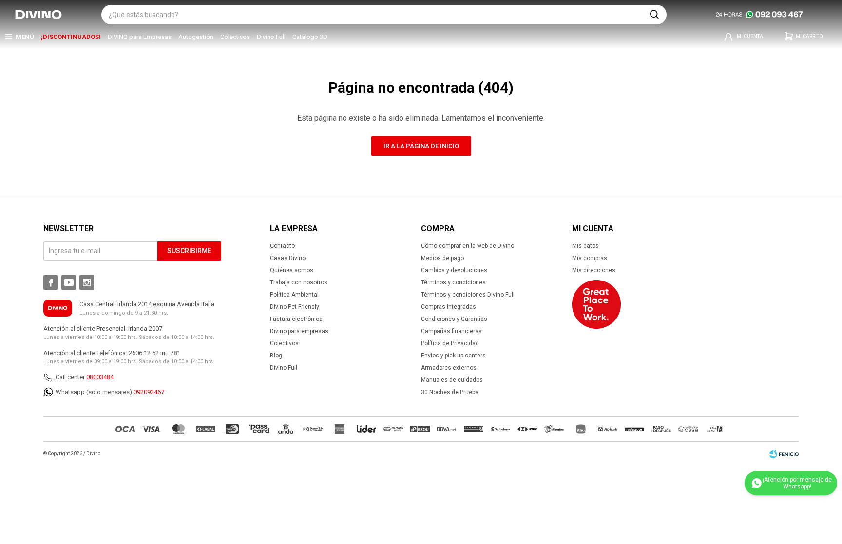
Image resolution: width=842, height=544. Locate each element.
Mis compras (589, 258)
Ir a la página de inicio (421, 146)
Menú (25, 36)
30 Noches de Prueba (449, 392)
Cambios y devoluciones (454, 270)
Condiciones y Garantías (454, 319)
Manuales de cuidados (452, 379)
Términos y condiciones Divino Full (468, 294)
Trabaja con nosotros (298, 282)
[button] (654, 14)
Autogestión (195, 36)
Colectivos (235, 36)
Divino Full (271, 36)
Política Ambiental (294, 294)
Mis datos (585, 246)
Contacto (282, 246)
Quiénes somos (291, 270)
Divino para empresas (299, 331)
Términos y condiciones (453, 282)
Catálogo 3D (309, 36)
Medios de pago (442, 258)
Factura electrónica (296, 319)
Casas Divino (288, 258)
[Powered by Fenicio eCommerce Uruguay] (784, 454)
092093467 (149, 391)
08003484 (100, 377)
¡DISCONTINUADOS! (71, 36)
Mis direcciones (593, 270)
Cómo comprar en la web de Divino (467, 246)
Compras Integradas (448, 306)
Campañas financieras (451, 331)
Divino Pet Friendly (294, 306)
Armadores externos (449, 367)
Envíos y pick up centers (453, 355)
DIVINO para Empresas (140, 36)
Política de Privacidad (450, 343)
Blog (276, 355)
